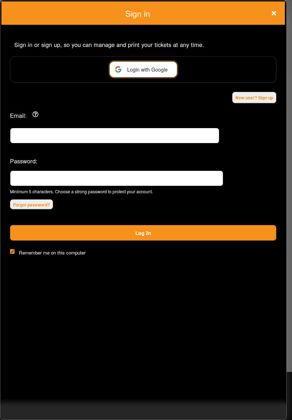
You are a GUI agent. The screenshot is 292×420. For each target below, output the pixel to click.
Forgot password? (31, 204)
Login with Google (147, 69)
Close (274, 13)
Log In (143, 233)
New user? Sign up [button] (254, 97)
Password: (23, 161)
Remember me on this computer (52, 252)
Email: (18, 115)
